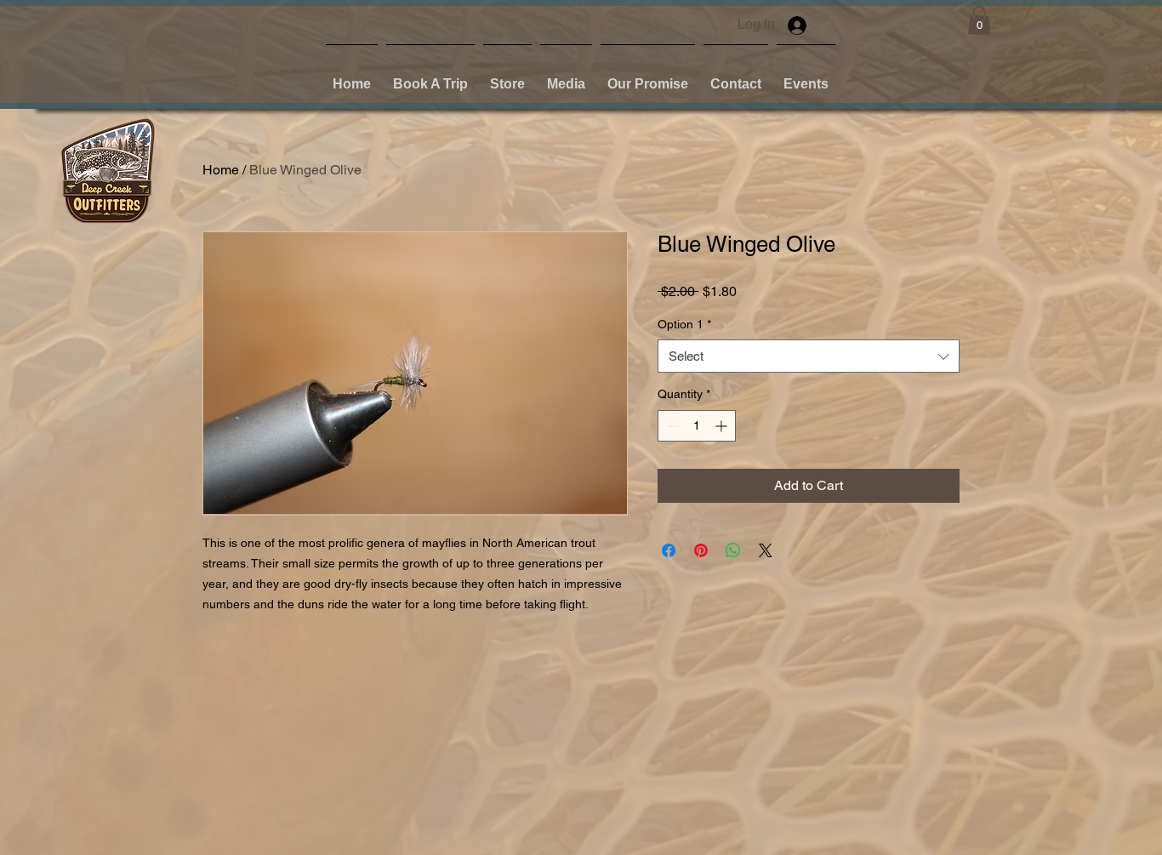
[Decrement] (670, 426)
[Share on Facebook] (668, 550)
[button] (507, 76)
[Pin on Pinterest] (701, 550)
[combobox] (809, 356)
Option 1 (684, 324)
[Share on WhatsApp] (733, 550)
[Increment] (722, 426)
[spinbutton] (696, 426)
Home (220, 170)
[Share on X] (765, 550)
